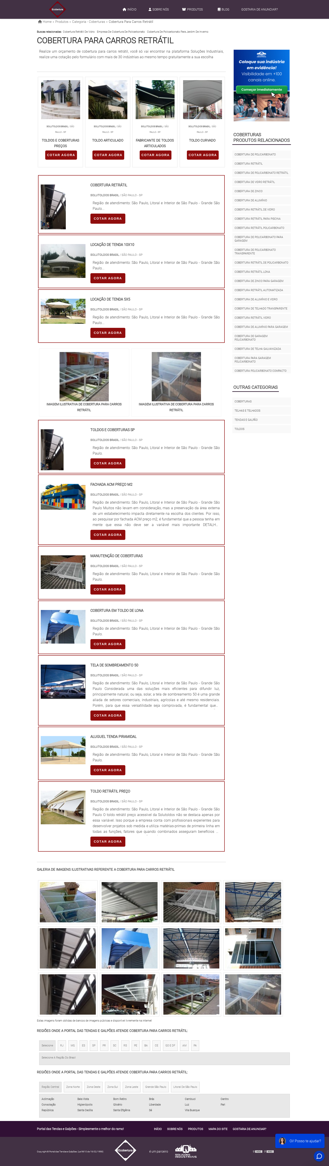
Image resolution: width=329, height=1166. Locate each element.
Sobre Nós (160, 9)
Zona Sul (112, 1087)
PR (104, 1045)
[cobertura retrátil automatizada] (191, 902)
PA (195, 1045)
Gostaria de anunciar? (259, 9)
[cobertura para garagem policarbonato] (253, 902)
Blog (225, 9)
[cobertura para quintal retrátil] (130, 948)
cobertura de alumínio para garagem (261, 327)
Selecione (47, 1045)
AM (184, 1045)
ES (83, 1045)
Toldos (239, 429)
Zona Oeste (93, 1087)
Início (131, 9)
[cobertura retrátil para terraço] (253, 994)
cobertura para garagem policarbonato (253, 359)
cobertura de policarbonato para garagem (259, 239)
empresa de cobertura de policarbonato (121, 31)
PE (135, 1045)
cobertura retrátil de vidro (79, 31)
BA (146, 1045)
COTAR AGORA (61, 155)
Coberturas (243, 401)
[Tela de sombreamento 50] (63, 696)
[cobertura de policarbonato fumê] (68, 994)
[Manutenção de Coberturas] (63, 586)
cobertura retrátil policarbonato (259, 228)
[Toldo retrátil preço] (63, 821)
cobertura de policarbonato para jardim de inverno (177, 31)
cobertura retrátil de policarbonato (261, 262)
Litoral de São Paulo (185, 1087)
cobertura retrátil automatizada (259, 290)
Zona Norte (73, 1087)
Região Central (50, 1087)
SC (114, 1045)
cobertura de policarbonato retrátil (261, 172)
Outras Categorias (255, 387)
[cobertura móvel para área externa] (191, 994)
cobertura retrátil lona (252, 271)
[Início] (57, 9)
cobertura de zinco (249, 191)
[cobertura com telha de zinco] (191, 948)
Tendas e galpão (246, 419)
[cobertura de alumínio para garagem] (130, 902)
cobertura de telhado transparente (261, 308)
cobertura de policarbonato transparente (255, 251)
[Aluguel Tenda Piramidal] (63, 761)
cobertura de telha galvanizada (258, 348)
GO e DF (170, 1045)
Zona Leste (131, 1087)
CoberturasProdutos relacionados (261, 137)
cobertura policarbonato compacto (260, 370)
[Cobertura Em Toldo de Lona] (63, 641)
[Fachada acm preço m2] (63, 507)
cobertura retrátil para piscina (258, 218)
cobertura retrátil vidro (253, 317)
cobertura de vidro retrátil (255, 182)
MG (73, 1045)
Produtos (195, 9)
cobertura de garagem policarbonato (251, 338)
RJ (62, 1045)
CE (156, 1045)
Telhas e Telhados (247, 410)
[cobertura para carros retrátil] (84, 376)
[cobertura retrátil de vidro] (253, 948)
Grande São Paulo (155, 1087)
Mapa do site (218, 1129)
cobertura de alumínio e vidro (256, 299)
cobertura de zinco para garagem (259, 281)
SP (93, 1045)
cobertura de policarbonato (255, 154)
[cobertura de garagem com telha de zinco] (68, 902)
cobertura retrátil (249, 163)
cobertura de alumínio (251, 200)
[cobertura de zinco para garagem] (68, 948)
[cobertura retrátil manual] (130, 994)
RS (125, 1045)
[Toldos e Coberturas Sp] (52, 467)
